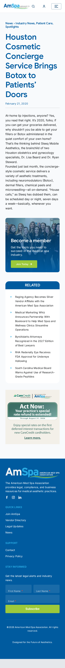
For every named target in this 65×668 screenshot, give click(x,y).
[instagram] (13, 497)
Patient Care (44, 23)
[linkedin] (19, 497)
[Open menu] (56, 6)
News (9, 23)
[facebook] (6, 497)
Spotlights (12, 27)
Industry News (25, 23)
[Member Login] (44, 6)
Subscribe (32, 608)
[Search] (33, 6)
